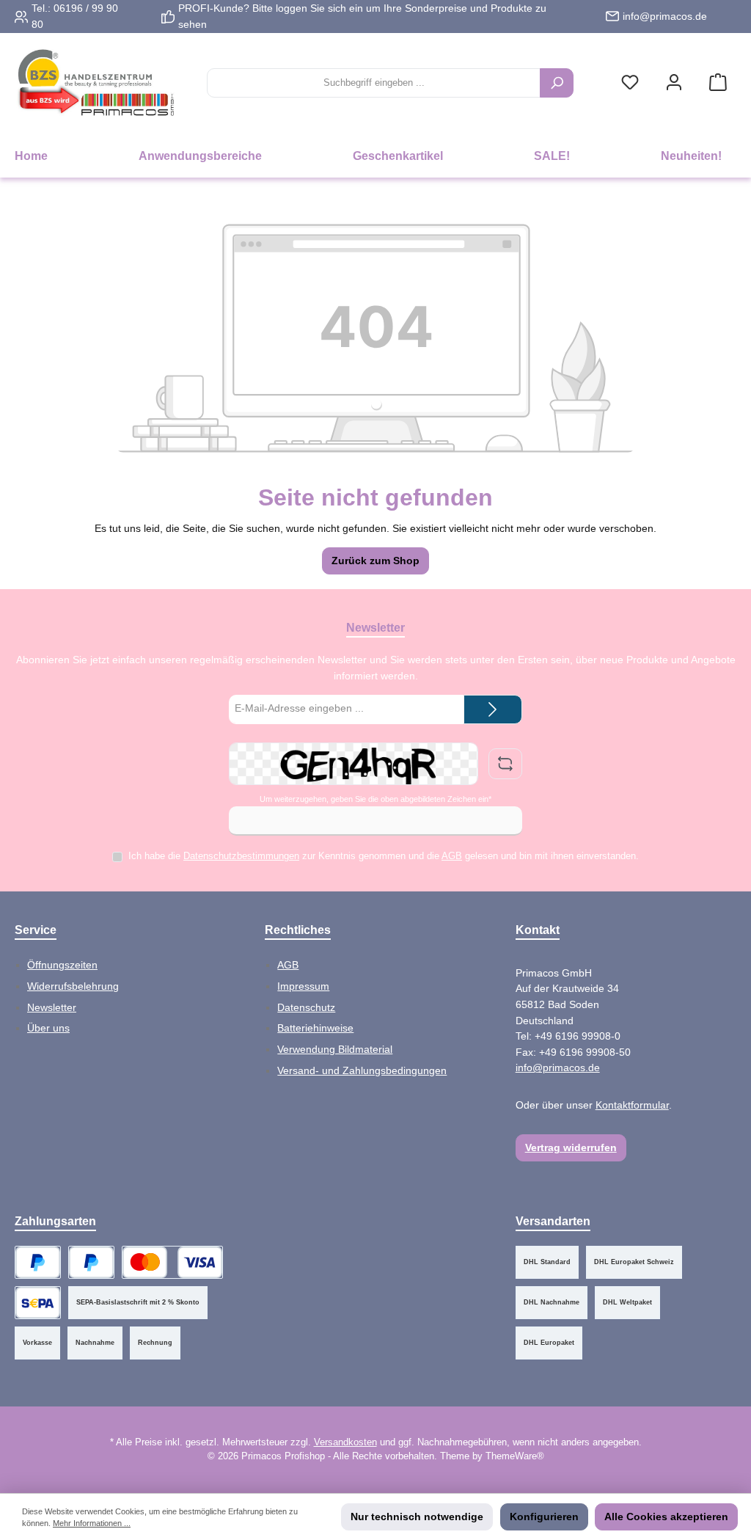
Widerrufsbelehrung (73, 986)
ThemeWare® (515, 1456)
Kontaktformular (632, 1105)
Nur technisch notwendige (417, 1516)
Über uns (48, 1028)
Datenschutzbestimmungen (241, 856)
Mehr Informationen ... (92, 1523)
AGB (452, 856)
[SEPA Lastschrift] (38, 1302)
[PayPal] (38, 1262)
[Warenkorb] (718, 83)
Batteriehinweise (315, 1028)
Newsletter (51, 1007)
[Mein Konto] (674, 83)
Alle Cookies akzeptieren (666, 1516)
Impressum (303, 986)
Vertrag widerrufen (571, 1147)
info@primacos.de (665, 16)
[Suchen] (557, 83)
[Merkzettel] (630, 83)
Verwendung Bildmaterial (334, 1049)
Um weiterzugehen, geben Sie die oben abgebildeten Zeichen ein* (375, 799)
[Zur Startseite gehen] (95, 83)
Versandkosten (345, 1442)
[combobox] (374, 83)
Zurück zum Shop (375, 560)
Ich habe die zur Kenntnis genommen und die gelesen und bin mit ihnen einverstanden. (383, 856)
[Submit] (493, 709)
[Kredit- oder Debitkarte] (172, 1262)
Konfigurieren (544, 1516)
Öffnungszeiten (62, 965)
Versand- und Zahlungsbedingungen (362, 1070)
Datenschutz (306, 1007)
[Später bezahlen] (91, 1262)
